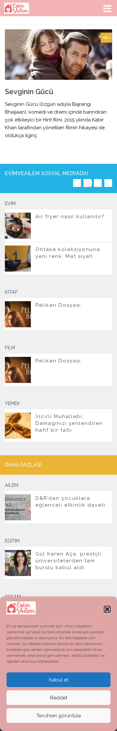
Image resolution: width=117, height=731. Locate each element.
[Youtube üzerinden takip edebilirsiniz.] (87, 183)
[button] (107, 609)
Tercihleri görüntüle (58, 716)
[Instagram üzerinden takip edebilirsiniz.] (77, 183)
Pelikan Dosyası (58, 305)
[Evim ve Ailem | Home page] (20, 8)
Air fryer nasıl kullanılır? (70, 216)
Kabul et (58, 680)
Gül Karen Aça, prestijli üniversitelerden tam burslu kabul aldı (68, 560)
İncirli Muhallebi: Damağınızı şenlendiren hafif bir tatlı (69, 423)
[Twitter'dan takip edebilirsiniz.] (98, 183)
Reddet (58, 698)
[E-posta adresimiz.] (108, 183)
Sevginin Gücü (29, 91)
